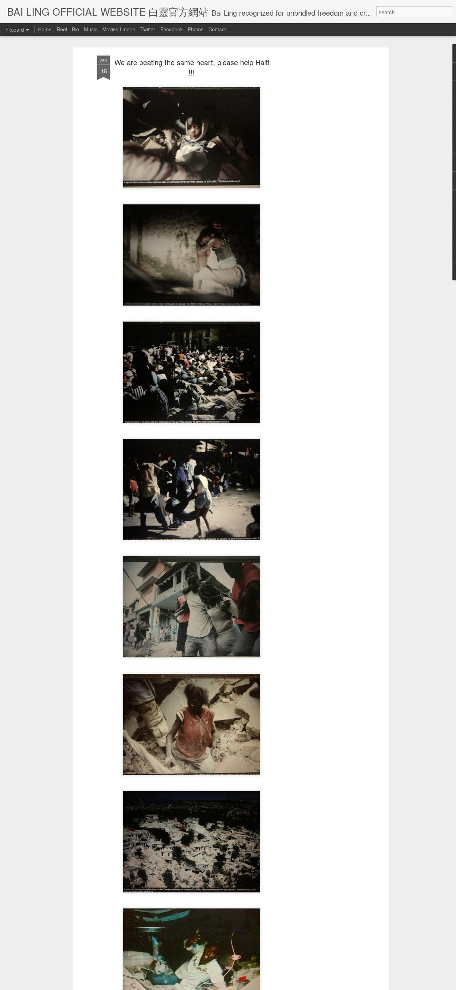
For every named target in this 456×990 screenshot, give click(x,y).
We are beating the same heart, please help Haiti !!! (191, 67)
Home (45, 29)
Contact (217, 29)
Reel (62, 29)
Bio (75, 29)
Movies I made (118, 29)
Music (90, 29)
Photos (195, 29)
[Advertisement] (325, 168)
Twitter (147, 29)
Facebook (171, 29)
